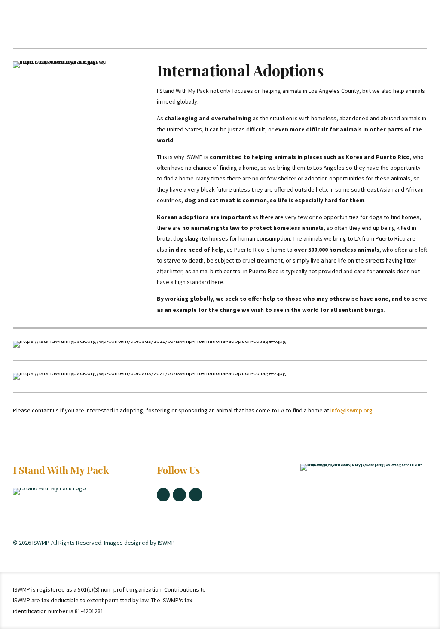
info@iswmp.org (351, 410)
